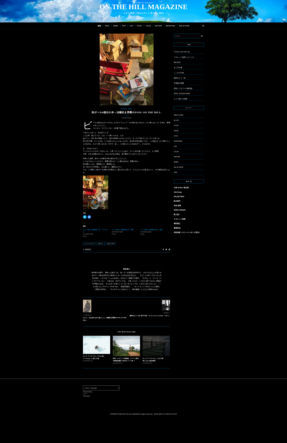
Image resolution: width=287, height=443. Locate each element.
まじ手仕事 (178, 67)
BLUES (123, 109)
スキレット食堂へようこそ (184, 57)
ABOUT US (162, 414)
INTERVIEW (178, 141)
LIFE (131, 26)
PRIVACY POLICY (171, 414)
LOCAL (148, 26)
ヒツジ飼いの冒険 (180, 99)
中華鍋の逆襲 (179, 83)
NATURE (158, 26)
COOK (139, 26)
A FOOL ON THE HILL (182, 52)
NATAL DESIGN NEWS (182, 93)
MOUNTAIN (170, 26)
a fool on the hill (89, 244)
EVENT (176, 131)
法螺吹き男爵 (111, 244)
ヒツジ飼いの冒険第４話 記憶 (151, 230)
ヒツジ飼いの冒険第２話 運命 (123, 230)
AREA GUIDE (178, 115)
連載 (99, 26)
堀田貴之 (100, 244)
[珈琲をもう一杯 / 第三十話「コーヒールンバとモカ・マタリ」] (166, 305)
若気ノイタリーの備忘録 (183, 88)
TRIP (124, 26)
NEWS (115, 26)
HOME (156, 414)
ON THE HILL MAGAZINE (144, 7)
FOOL (107, 26)
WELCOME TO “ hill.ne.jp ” (143, 3)
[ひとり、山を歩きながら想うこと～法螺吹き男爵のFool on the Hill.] (87, 306)
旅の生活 (177, 62)
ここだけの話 (179, 72)
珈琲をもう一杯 (180, 78)
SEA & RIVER (184, 26)
